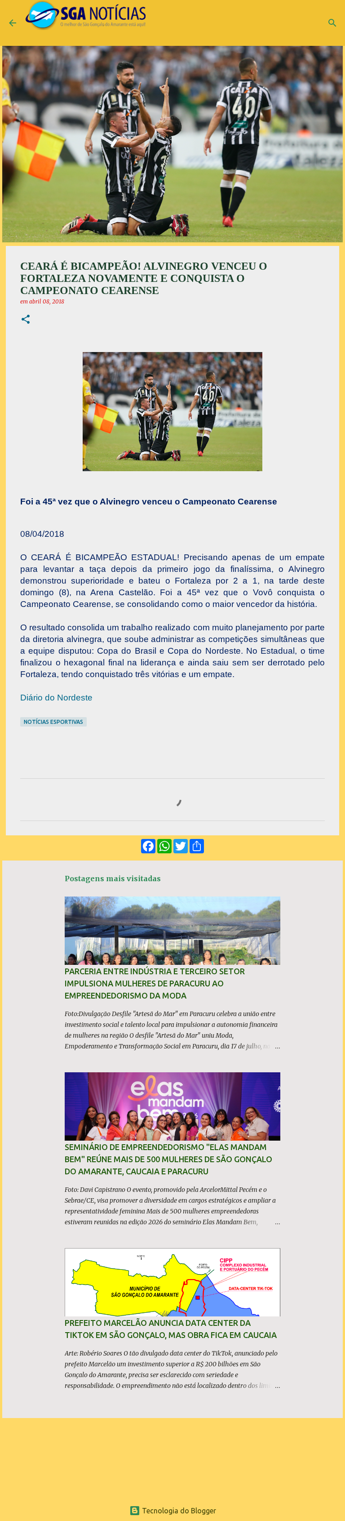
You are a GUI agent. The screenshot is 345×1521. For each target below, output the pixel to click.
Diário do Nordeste (56, 697)
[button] (25, 320)
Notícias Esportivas (53, 722)
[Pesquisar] (332, 23)
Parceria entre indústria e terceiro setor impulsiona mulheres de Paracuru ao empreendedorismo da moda (155, 983)
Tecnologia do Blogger (178, 1511)
